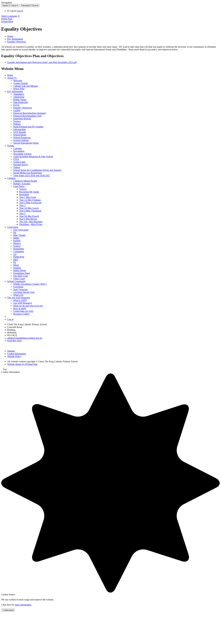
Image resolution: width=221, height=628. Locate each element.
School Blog (7, 21)
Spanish (17, 267)
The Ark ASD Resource (18, 297)
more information (23, 604)
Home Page (6, 18)
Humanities (18, 248)
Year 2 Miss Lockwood (30, 202)
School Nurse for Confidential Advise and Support (37, 170)
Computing (18, 251)
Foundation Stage (21, 273)
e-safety (17, 110)
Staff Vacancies (20, 289)
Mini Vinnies (19, 235)
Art (14, 254)
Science (17, 246)
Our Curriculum (20, 229)
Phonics (17, 243)
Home (10, 36)
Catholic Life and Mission (25, 86)
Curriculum (12, 227)
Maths (16, 238)
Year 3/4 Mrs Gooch (29, 208)
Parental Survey (20, 164)
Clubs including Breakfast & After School (33, 156)
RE (14, 232)
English (16, 240)
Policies (17, 124)
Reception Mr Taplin (29, 191)
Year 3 (22, 205)
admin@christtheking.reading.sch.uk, (25, 338)
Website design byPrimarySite (22, 364)
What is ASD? (20, 300)
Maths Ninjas (19, 270)
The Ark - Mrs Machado (30, 221)
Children (11, 178)
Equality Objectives (16, 41)
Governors (18, 286)
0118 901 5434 (14, 340)
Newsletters (18, 151)
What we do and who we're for (28, 305)
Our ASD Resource (22, 303)
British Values (19, 99)
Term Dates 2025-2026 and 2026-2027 (31, 175)
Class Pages (19, 186)
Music (16, 265)
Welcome (17, 80)
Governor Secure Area (24, 292)
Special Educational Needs (26, 143)
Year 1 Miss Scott (27, 197)
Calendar (17, 148)
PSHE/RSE (18, 257)
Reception (24, 194)
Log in (20, 10)
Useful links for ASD (23, 311)
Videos (16, 167)
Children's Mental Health (25, 181)
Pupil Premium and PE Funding (28, 126)
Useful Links (19, 162)
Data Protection (20, 102)
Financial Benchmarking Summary (29, 113)
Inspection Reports (22, 118)
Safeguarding (19, 129)
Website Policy (14, 356)
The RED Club (20, 276)
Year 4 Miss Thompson (30, 210)
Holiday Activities (21, 183)
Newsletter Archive (22, 154)
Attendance (18, 94)
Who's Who (19, 88)
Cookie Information (16, 353)
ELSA (16, 105)
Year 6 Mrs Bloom (28, 219)
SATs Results (19, 132)
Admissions (18, 97)
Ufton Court (19, 278)
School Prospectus (22, 137)
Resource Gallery (21, 314)
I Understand (8, 610)
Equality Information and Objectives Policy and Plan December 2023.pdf (42, 62)
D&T (15, 259)
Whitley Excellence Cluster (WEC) (30, 284)
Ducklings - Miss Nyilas (30, 224)
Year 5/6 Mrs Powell (29, 216)
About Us (12, 78)
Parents (10, 145)
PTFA (16, 159)
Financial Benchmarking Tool (27, 116)
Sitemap (11, 351)
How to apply (19, 308)
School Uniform (21, 140)
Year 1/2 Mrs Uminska (30, 200)
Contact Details (20, 83)
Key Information (15, 39)
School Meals (19, 135)
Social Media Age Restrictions (27, 173)
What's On (18, 295)
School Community (16, 281)
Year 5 (22, 213)
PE (14, 262)
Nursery (17, 121)
